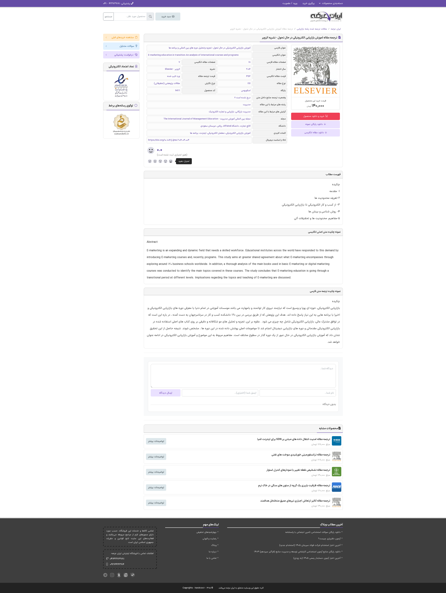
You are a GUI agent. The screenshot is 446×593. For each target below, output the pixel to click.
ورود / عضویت (289, 3)
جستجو (108, 16)
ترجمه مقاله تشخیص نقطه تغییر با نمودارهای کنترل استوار (298, 470)
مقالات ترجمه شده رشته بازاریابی (312, 29)
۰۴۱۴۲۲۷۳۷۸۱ (117, 559)
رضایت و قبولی (209, 538)
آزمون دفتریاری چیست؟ (329, 538)
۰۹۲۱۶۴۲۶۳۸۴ (117, 564)
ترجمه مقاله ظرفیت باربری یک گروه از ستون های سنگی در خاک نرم (294, 486)
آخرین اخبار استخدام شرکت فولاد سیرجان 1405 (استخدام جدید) (310, 545)
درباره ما (213, 552)
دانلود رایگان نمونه (314, 124)
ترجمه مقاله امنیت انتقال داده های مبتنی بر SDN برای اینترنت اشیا (293, 439)
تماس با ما (211, 558)
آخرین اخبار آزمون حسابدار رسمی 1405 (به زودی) (317, 558)
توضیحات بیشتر (156, 441)
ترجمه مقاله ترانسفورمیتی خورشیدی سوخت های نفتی (300, 455)
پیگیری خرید (308, 3)
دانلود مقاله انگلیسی (314, 132)
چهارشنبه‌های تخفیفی (206, 532)
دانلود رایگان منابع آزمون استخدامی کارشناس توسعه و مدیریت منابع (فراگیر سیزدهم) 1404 (297, 552)
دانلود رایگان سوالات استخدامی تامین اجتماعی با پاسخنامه (313, 532)
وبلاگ (214, 545)
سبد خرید (166, 16)
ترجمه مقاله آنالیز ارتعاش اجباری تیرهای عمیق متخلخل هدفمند (295, 501)
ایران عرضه (336, 29)
